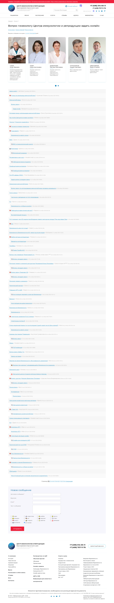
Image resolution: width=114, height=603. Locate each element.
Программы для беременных (66, 569)
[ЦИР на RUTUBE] (104, 11)
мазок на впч (13, 91)
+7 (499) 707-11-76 (99, 8)
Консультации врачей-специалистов (69, 564)
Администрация (12, 562)
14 (64, 481)
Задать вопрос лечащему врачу (20, 179)
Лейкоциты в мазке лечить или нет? (22, 210)
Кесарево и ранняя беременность (21, 462)
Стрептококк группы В (18, 321)
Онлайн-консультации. (22, 1)
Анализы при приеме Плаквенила (19, 334)
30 (35, 33)
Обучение (36, 561)
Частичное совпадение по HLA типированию (25, 197)
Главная (10, 21)
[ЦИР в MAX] (93, 11)
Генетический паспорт (16, 285)
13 (63, 481)
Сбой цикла (12, 471)
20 (33, 33)
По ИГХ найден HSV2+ (16, 175)
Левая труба (16, 109)
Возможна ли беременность (17, 308)
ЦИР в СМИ (36, 576)
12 (61, 481)
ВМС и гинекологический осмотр (23, 144)
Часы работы (12, 567)
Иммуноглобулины (15, 100)
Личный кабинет (73, 6)
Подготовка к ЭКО (63, 571)
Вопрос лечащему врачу (20, 259)
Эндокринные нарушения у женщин (93, 571)
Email (12, 502)
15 (32, 33)
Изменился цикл (14, 369)
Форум (16, 21)
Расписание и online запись (16, 572)
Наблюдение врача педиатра (22, 162)
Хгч (10, 422)
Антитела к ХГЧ (15, 427)
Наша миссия (12, 560)
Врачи (27, 15)
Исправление (15, 391)
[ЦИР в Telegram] (96, 11)
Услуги (52, 15)
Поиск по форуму (29, 29)
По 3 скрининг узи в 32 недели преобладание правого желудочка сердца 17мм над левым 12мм (38, 219)
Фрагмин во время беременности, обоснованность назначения (28, 361)
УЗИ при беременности (90, 580)
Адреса (75, 15)
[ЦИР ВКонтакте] (99, 11)
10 (30, 33)
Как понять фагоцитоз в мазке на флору (21, 117)
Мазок (11, 343)
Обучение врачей (38, 558)
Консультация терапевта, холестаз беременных (27, 294)
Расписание (39, 15)
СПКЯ (14, 449)
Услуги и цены (62, 556)
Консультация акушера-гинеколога (21, 303)
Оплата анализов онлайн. (41, 1)
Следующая (69, 481)
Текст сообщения (16, 506)
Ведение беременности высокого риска (93, 576)
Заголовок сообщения (17, 494)
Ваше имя (13, 498)
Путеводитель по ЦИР (40, 556)
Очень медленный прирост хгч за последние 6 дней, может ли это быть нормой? (33, 325)
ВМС (10, 140)
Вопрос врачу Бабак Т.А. (16, 352)
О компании (12, 556)
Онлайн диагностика (39, 573)
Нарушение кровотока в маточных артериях (22, 400)
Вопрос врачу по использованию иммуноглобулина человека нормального (33, 188)
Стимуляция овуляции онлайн (20, 436)
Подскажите (15, 131)
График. (11, 1)
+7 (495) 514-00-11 (98, 6)
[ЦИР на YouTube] (102, 11)
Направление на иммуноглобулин (23, 414)
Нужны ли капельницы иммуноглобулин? (23, 95)
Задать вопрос (11, 29)
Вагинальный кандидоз (20, 153)
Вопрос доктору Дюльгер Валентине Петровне (25, 378)
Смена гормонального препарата (19, 418)
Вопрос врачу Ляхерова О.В (19, 272)
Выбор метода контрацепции (20, 237)
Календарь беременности (41, 569)
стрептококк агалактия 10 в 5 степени (22, 316)
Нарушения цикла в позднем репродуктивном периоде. (30, 374)
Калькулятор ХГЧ (38, 571)
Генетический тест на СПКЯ (17, 445)
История (10, 558)
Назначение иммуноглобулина (18, 184)
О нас (102, 15)
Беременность (15, 312)
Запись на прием (16, 356)
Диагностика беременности (21, 458)
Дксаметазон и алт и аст (16, 157)
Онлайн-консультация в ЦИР (21, 440)
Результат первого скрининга (18, 281)
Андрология (61, 562)
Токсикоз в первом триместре (20, 126)
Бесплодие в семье (89, 560)
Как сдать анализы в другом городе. (64, 1)
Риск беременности (17, 453)
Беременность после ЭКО (91, 564)
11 (60, 481)
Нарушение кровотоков (20, 405)
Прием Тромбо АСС (19, 250)
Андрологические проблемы (91, 573)
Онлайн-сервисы (38, 566)
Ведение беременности (90, 558)
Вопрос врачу (15, 104)
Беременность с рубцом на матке (21, 206)
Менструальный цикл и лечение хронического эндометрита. (29, 475)
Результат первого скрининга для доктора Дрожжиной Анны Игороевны (31, 263)
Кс (10, 201)
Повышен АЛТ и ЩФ (15, 290)
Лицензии (11, 564)
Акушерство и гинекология (66, 560)
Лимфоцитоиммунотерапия (17, 166)
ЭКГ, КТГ (60, 577)
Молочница (14, 148)
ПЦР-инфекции (17, 347)
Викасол (12, 299)
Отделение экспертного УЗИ (91, 585)
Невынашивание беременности (92, 562)
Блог (9, 578)
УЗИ (59, 573)
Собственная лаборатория (91, 582)
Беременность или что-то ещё (18, 228)
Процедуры (61, 575)
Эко (12, 224)
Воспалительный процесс (19, 215)
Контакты (11, 580)
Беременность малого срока (19, 135)
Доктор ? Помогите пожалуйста (19, 122)
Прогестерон (13, 387)
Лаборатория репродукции (91, 578)
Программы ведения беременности (68, 567)
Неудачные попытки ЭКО (90, 569)
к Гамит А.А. (14, 409)
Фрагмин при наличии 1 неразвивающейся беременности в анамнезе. (34, 365)
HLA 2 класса (13, 193)
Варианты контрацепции (18, 241)
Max (81, 5)
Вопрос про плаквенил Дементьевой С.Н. (21, 254)
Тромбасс (12, 246)
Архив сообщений (20, 29)
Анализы (60, 558)
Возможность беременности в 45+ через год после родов (26, 232)
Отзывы (64, 15)
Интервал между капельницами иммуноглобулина (24, 113)
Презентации (37, 563)
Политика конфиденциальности (92, 595)
